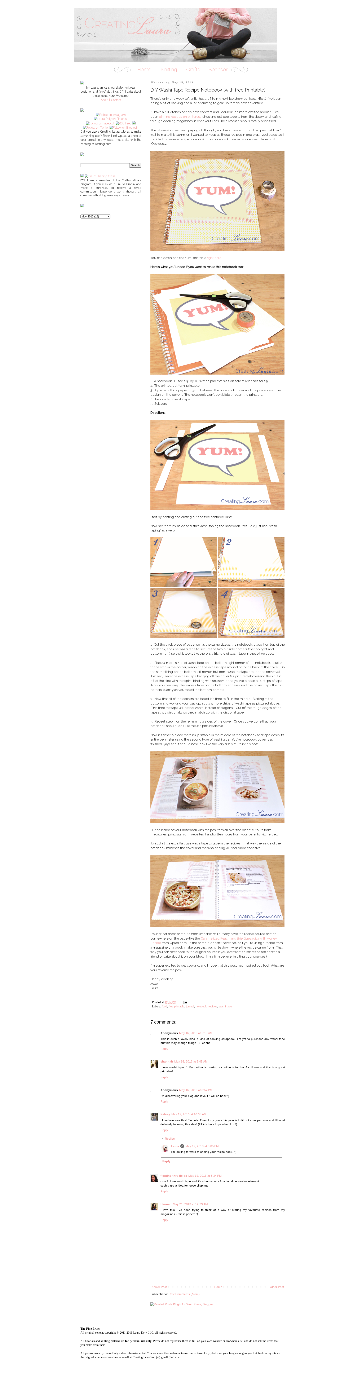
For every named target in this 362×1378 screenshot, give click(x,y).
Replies (170, 1138)
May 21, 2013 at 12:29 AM (190, 1204)
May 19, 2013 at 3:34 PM (205, 1175)
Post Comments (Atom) (184, 1294)
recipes (212, 1006)
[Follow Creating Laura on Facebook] (100, 123)
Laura (175, 1146)
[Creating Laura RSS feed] (123, 123)
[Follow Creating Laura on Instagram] (111, 114)
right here (214, 258)
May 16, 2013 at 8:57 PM (195, 1090)
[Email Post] (185, 1002)
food (164, 1006)
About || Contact (111, 100)
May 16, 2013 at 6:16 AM (195, 1033)
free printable (176, 1006)
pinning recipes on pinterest (180, 117)
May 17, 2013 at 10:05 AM (188, 1114)
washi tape (225, 1006)
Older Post (277, 1287)
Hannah (166, 1204)
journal (190, 1006)
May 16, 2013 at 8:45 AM (191, 1061)
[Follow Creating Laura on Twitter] (96, 127)
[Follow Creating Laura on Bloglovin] (124, 127)
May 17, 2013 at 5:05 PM (202, 1146)
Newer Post (159, 1287)
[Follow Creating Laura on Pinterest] (111, 118)
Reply (164, 1048)
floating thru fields (173, 1175)
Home (218, 1287)
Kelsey (165, 1114)
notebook (201, 1006)
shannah (166, 1061)
